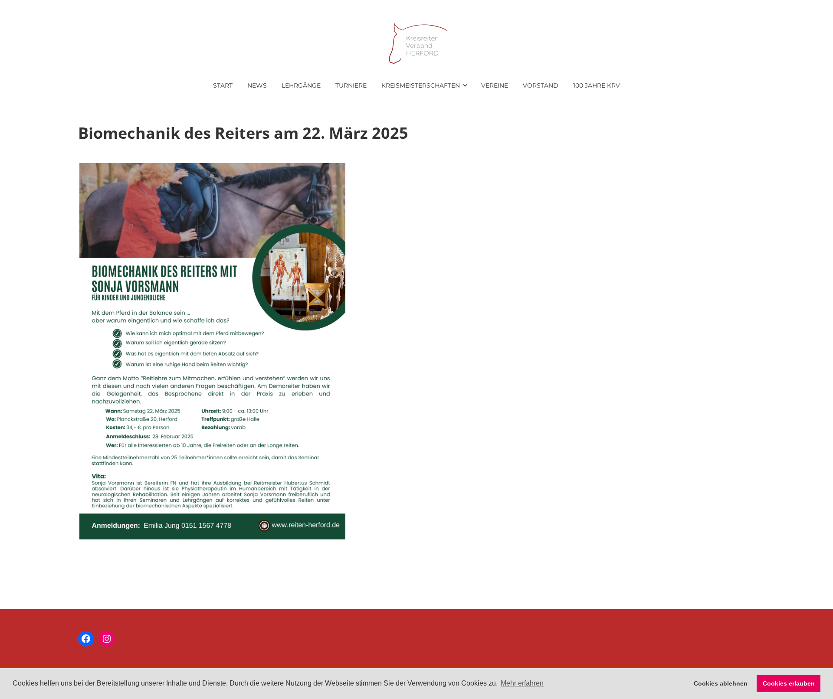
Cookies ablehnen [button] (721, 683)
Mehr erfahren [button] (522, 683)
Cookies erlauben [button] (789, 683)
